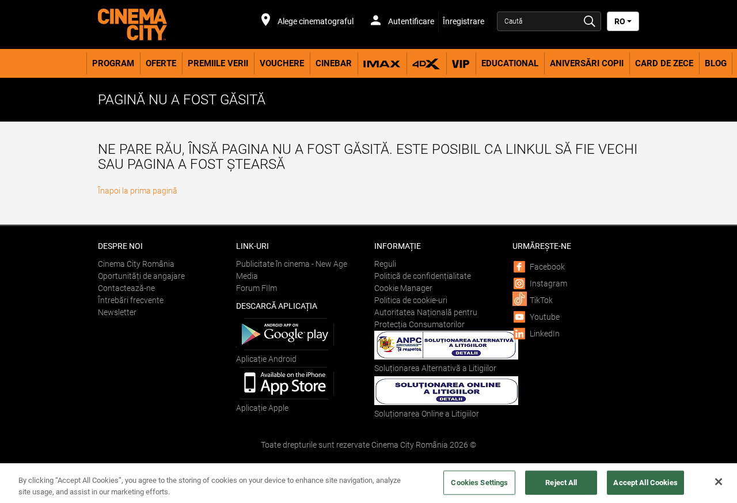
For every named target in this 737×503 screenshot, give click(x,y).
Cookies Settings (479, 482)
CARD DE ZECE (664, 63)
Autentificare (410, 21)
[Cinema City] (161, 24)
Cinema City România (136, 263)
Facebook (547, 266)
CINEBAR (334, 63)
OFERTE (161, 63)
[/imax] (382, 63)
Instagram (548, 283)
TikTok (541, 300)
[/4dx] (426, 63)
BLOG (716, 63)
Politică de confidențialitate (422, 276)
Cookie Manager (403, 288)
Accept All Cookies (645, 482)
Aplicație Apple (262, 408)
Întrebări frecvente (131, 300)
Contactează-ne (126, 288)
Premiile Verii (218, 63)
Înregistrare (463, 21)
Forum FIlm (256, 288)
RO (620, 21)
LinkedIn (545, 333)
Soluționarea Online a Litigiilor (426, 413)
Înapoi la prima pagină (137, 190)
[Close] (718, 481)
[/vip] (461, 63)
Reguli (385, 263)
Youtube (545, 317)
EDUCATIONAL (509, 63)
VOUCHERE (282, 63)
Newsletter (117, 312)
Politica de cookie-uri (410, 300)
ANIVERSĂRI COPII (587, 63)
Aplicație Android (266, 359)
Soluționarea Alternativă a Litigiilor (435, 368)
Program (113, 63)
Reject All (561, 482)
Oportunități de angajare (141, 276)
